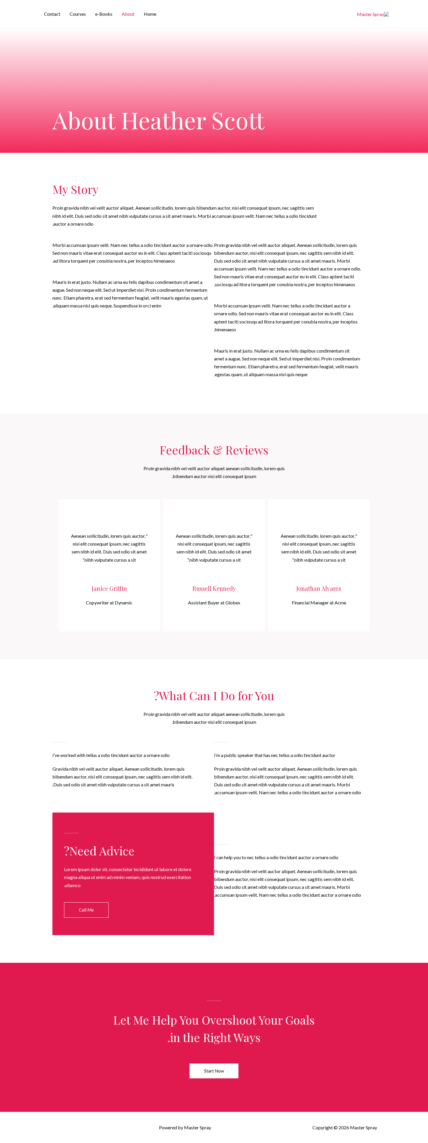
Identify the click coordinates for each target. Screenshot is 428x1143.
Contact (52, 14)
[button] (86, 910)
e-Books (103, 14)
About (128, 14)
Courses (78, 14)
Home (150, 14)
